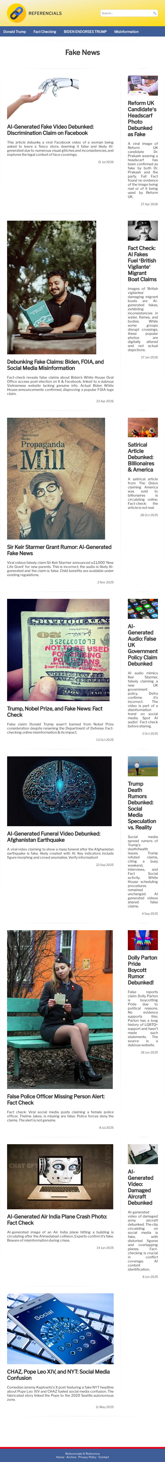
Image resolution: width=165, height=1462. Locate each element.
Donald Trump (14, 32)
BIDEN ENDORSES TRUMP (85, 32)
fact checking (45, 32)
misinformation (126, 32)
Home (60, 1457)
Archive (71, 1457)
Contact (103, 1457)
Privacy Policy (87, 1457)
